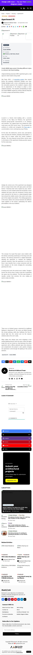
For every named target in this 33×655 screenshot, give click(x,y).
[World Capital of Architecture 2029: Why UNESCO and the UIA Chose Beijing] (16, 501)
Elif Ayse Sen (8, 511)
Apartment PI (5, 354)
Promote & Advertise (7, 614)
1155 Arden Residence (9, 556)
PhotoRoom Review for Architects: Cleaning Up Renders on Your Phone (17, 533)
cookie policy (19, 652)
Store (18, 609)
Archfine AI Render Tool (23, 612)
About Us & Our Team (7, 607)
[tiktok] (25, 599)
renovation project (19, 79)
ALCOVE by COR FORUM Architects (7, 577)
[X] (6, 599)
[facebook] (3, 599)
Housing (14, 13)
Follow (17, 633)
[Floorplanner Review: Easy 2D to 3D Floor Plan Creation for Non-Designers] (4, 517)
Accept (28, 651)
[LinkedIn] (18, 599)
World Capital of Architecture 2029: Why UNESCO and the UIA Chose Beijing (15, 508)
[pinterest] (12, 599)
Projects (8, 13)
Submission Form (11, 480)
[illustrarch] (3, 8)
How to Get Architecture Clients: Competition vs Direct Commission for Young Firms (18, 525)
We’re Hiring (20, 607)
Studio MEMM (13, 354)
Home (3, 13)
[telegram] (21, 599)
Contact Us (5, 609)
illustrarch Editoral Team (10, 22)
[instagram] (9, 599)
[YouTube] (15, 599)
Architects (4, 616)
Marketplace (5, 612)
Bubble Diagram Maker (22, 614)
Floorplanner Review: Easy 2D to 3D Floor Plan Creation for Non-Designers (19, 517)
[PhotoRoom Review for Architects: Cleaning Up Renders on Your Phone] (4, 533)
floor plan (27, 127)
